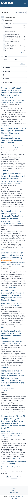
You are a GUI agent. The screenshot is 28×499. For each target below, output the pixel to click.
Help (14, 488)
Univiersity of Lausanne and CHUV (13, 45)
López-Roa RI (17, 435)
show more (6, 125)
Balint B (3, 467)
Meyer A (12, 102)
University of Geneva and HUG (12, 34)
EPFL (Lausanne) (9, 39)
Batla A (3, 469)
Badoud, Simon (5, 264)
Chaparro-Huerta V (6, 435)
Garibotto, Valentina (18, 262)
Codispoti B (4, 223)
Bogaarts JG (4, 102)
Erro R (8, 467)
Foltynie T (9, 343)
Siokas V (3, 183)
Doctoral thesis (8, 27)
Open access (8, 20)
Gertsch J (19, 433)
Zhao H (3, 303)
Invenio (18, 496)
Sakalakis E (20, 181)
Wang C (3, 305)
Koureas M (11, 183)
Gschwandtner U (20, 100)
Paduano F (12, 223)
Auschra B (11, 146)
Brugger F (15, 467)
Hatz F (12, 100)
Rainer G (9, 305)
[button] (8, 23)
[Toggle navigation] (25, 3)
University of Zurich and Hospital (13, 38)
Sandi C (18, 388)
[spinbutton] (8, 59)
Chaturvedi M (5, 100)
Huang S (9, 303)
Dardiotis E (4, 181)
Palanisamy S (17, 303)
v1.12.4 (22, 496)
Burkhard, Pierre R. (16, 264)
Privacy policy (14, 498)
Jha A (20, 467)
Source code (14, 492)
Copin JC (11, 388)
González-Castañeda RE (8, 433)
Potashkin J (4, 341)
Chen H (3, 343)
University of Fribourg (10, 47)
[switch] (2, 17)
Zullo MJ (17, 221)
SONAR (12, 496)
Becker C (18, 341)
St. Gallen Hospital (9, 48)
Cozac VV (4, 146)
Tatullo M (3, 221)
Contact (14, 490)
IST (6, 50)
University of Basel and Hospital (12, 41)
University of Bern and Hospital (12, 36)
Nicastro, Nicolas (6, 262)
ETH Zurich (7, 43)
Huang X (11, 341)
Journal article (8, 25)
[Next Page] (23, 476)
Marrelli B (10, 221)
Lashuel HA (4, 390)
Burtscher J (4, 388)
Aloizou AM (12, 181)
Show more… (19, 102)
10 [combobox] (12, 480)
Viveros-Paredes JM (7, 431)
